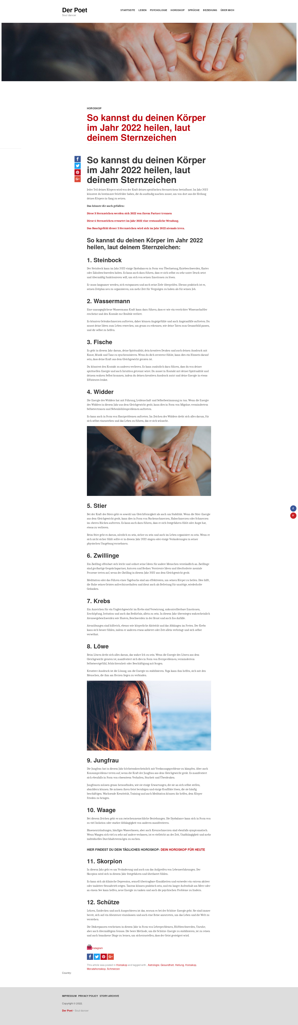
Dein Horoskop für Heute (183, 849)
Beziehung (210, 10)
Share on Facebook (77, 159)
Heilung (179, 965)
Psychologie (158, 10)
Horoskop (178, 10)
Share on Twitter (77, 166)
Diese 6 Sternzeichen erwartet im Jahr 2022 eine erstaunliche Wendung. (133, 220)
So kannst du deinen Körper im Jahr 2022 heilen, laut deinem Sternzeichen (146, 127)
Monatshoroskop (96, 969)
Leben (142, 10)
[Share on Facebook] (293, 508)
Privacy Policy (88, 996)
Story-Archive (109, 996)
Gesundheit (167, 965)
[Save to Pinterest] (293, 515)
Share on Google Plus (77, 179)
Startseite (127, 10)
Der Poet (74, 9)
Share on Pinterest (77, 172)
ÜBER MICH (227, 10)
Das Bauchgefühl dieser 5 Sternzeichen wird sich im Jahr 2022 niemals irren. (136, 228)
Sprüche (194, 10)
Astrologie (153, 965)
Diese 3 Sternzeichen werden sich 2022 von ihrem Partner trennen (129, 213)
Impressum (69, 996)
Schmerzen (113, 969)
